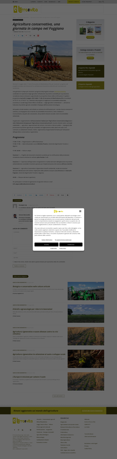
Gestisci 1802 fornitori (47, 240)
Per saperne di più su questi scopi (63, 240)
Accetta (46, 244)
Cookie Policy (53, 248)
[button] (80, 211)
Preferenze (71, 244)
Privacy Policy (62, 248)
